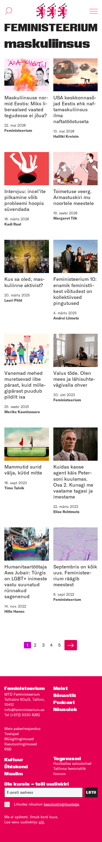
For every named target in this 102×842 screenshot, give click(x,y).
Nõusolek (65, 709)
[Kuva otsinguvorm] (8, 11)
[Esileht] (51, 11)
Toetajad (11, 733)
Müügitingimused (19, 738)
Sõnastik (64, 695)
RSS (7, 749)
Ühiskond (16, 766)
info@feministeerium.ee (24, 709)
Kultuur (13, 759)
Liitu (91, 792)
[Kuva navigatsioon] (93, 11)
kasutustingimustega (61, 804)
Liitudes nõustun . (47, 804)
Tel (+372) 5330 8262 (22, 714)
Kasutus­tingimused (20, 744)
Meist (60, 688)
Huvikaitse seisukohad (72, 763)
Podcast (64, 702)
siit (41, 822)
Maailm (13, 773)
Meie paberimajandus (22, 728)
